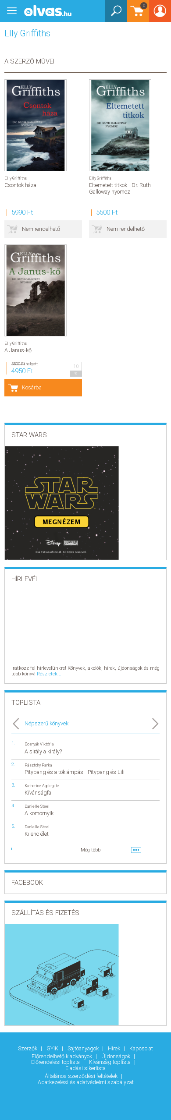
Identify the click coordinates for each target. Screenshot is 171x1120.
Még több (90, 850)
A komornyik (39, 813)
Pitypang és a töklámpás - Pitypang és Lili (75, 772)
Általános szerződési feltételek (82, 1076)
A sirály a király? (43, 751)
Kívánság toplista (110, 1062)
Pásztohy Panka (38, 765)
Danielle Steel (37, 806)
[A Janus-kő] (35, 290)
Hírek (114, 1048)
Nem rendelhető (41, 229)
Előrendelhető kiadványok (62, 1056)
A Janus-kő (18, 350)
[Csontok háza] (35, 125)
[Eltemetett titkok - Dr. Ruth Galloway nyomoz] (120, 125)
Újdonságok (116, 1056)
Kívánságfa (38, 792)
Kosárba (32, 387)
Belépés (160, 14)
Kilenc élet (37, 833)
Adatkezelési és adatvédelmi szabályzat (86, 1082)
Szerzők (28, 1048)
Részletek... (49, 674)
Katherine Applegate (42, 785)
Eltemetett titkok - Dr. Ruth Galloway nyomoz (120, 188)
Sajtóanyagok (84, 1048)
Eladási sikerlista (85, 1068)
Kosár (136, 15)
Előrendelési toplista (56, 1062)
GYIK (53, 1048)
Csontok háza (20, 185)
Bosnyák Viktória (39, 744)
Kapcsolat (141, 1048)
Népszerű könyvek (46, 723)
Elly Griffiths (15, 178)
